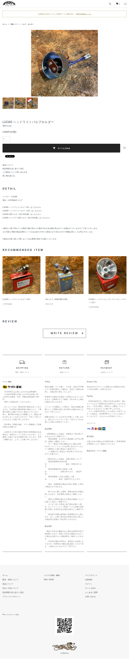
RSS (45, 579)
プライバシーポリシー (11, 596)
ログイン (88, 583)
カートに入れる (64, 148)
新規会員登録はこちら (83, 14)
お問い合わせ (90, 596)
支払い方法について (10, 588)
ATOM (51, 579)
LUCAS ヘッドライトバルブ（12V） (17, 299)
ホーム (5, 24)
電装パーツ (14, 24)
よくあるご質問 (91, 592)
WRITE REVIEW (64, 333)
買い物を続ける (9, 175)
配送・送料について (10, 579)
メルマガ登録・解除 (52, 575)
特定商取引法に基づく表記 (13, 168)
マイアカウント (91, 575)
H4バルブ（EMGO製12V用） (57, 299)
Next (94, 63)
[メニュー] (125, 4)
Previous (35, 63)
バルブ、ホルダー (28, 24)
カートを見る (90, 588)
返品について (8, 165)
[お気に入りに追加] (124, 148)
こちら (34, 207)
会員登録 (88, 579)
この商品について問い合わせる (15, 172)
